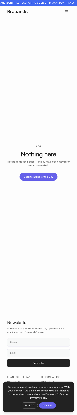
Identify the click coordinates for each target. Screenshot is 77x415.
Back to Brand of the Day (38, 176)
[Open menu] (66, 11)
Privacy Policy (38, 397)
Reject (29, 405)
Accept (47, 405)
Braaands (18, 11)
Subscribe (38, 362)
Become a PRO (50, 377)
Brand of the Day (18, 377)
